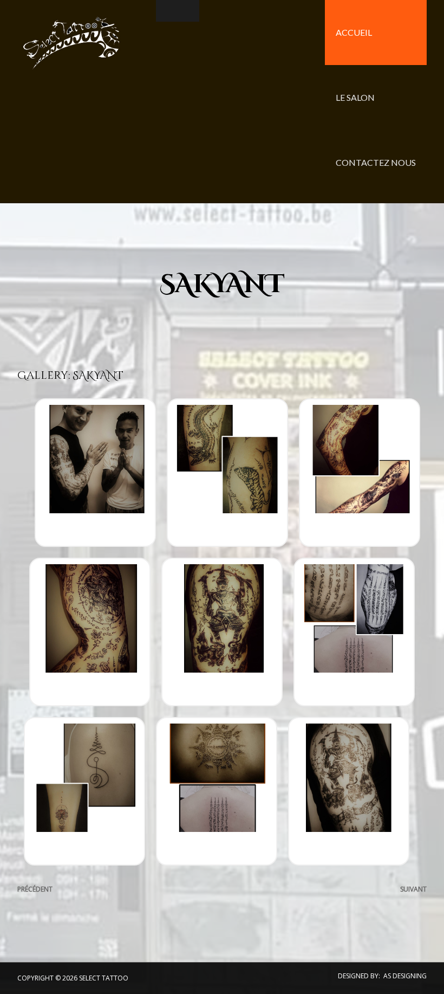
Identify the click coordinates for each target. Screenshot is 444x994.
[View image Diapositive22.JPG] (222, 631)
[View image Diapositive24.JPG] (84, 790)
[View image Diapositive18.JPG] (95, 471)
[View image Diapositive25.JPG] (216, 790)
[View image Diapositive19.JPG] (227, 471)
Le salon (355, 97)
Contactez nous (376, 162)
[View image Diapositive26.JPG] (349, 790)
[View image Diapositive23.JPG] (354, 631)
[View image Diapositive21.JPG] (90, 631)
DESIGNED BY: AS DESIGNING (382, 975)
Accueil (354, 32)
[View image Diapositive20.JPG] (359, 471)
